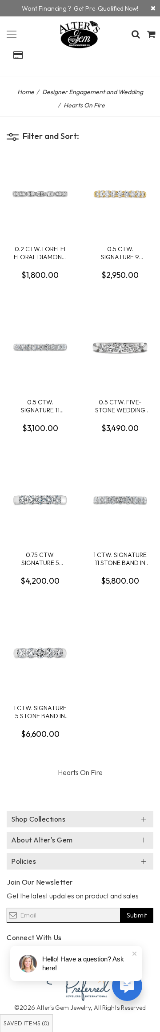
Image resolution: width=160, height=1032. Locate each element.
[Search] (135, 34)
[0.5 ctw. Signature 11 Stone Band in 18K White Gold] (40, 347)
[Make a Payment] (17, 55)
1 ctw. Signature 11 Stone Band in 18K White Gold (120, 558)
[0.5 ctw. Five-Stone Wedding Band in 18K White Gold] (120, 347)
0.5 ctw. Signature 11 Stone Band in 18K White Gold (40, 406)
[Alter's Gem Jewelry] (11, 33)
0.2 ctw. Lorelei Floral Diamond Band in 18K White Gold (40, 253)
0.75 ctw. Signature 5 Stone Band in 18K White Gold (40, 558)
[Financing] (153, 8)
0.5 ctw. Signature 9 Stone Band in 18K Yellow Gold (120, 253)
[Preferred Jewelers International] (80, 985)
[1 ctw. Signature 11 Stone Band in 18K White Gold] (120, 500)
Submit (137, 915)
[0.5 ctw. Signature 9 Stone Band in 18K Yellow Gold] (120, 194)
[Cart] (151, 34)
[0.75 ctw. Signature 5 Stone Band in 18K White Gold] (40, 500)
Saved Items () (26, 1023)
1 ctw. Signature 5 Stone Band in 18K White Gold (40, 712)
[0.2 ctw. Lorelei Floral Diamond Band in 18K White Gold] (40, 194)
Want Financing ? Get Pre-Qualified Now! (80, 8)
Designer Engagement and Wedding (92, 92)
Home (25, 92)
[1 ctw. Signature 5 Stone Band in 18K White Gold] (40, 653)
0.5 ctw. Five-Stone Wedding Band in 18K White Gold (120, 406)
